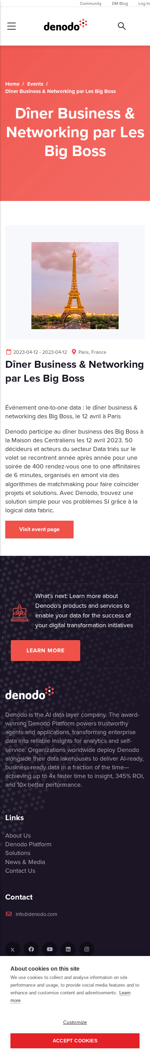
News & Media (25, 861)
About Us (18, 835)
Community (91, 3)
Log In (144, 3)
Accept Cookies (75, 1040)
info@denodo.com (36, 914)
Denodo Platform (28, 844)
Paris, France (92, 352)
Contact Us (20, 870)
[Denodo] (66, 26)
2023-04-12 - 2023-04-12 (40, 352)
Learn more (46, 650)
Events (35, 84)
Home (12, 84)
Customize (75, 1022)
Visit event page (39, 529)
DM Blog (120, 3)
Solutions (17, 852)
